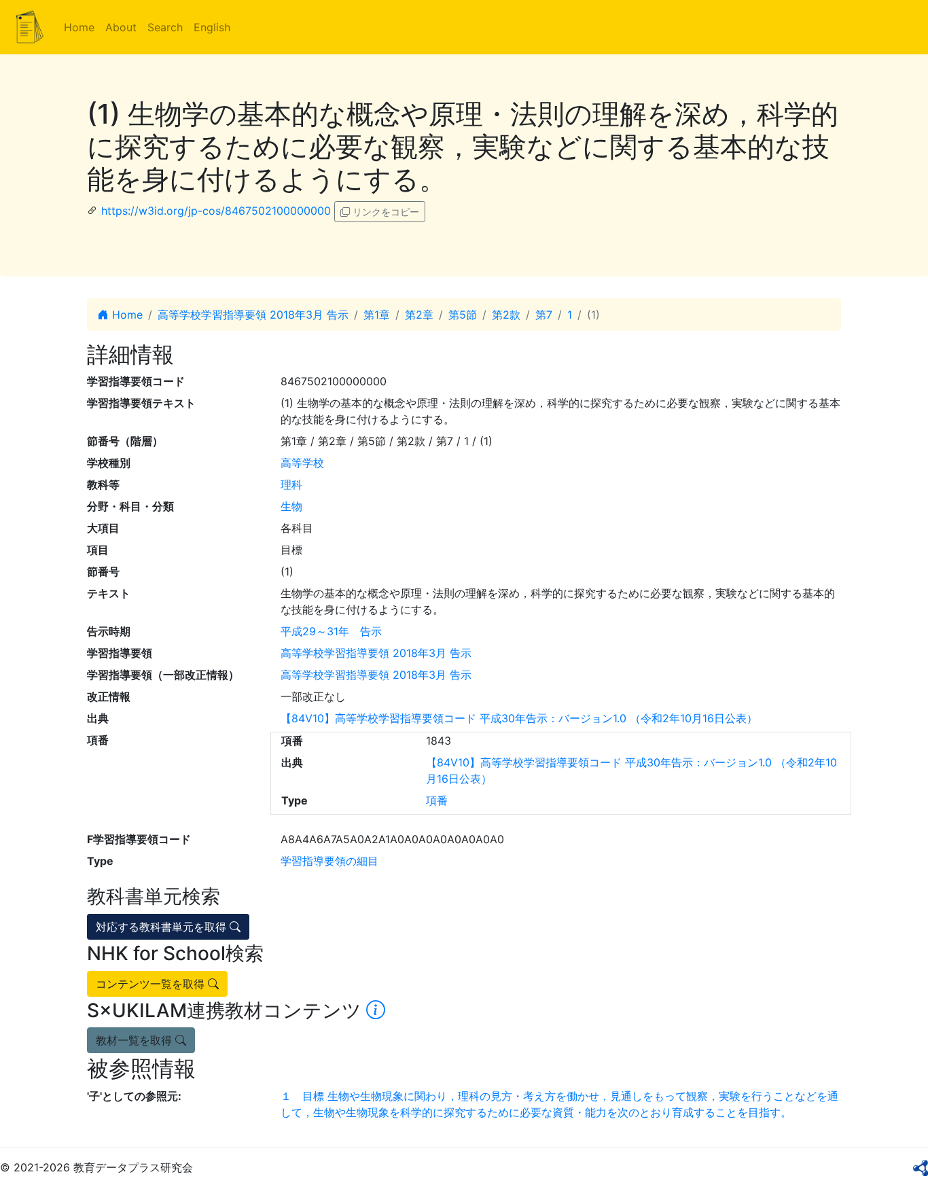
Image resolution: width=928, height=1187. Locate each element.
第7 (543, 314)
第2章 (419, 314)
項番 (437, 800)
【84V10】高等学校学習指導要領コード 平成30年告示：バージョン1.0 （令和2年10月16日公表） (519, 718)
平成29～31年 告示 (331, 631)
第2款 (506, 314)
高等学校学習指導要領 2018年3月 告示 (253, 314)
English (212, 27)
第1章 (376, 314)
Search (165, 27)
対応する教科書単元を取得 (163, 927)
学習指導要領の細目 (329, 861)
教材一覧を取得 (135, 1040)
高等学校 (302, 463)
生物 (291, 506)
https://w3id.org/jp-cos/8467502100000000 (216, 210)
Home (79, 27)
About (121, 27)
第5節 (462, 314)
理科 (291, 484)
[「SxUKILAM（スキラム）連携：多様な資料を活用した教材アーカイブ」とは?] (375, 1010)
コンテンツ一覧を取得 (152, 984)
